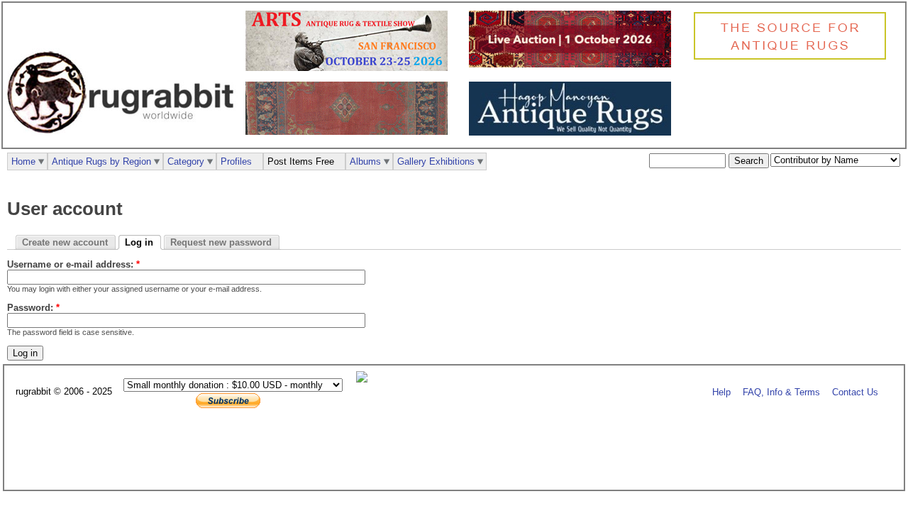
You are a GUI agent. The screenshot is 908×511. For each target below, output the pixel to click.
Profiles (236, 161)
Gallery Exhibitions (436, 161)
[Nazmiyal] (793, 58)
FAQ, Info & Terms (781, 392)
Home (23, 161)
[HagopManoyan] (573, 132)
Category (185, 161)
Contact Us (855, 392)
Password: (33, 307)
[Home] (124, 141)
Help (721, 392)
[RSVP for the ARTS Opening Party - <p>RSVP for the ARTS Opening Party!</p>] (365, 379)
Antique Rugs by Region (101, 161)
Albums (365, 161)
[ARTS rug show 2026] (350, 67)
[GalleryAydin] (350, 131)
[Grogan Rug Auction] (573, 64)
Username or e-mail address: (73, 264)
